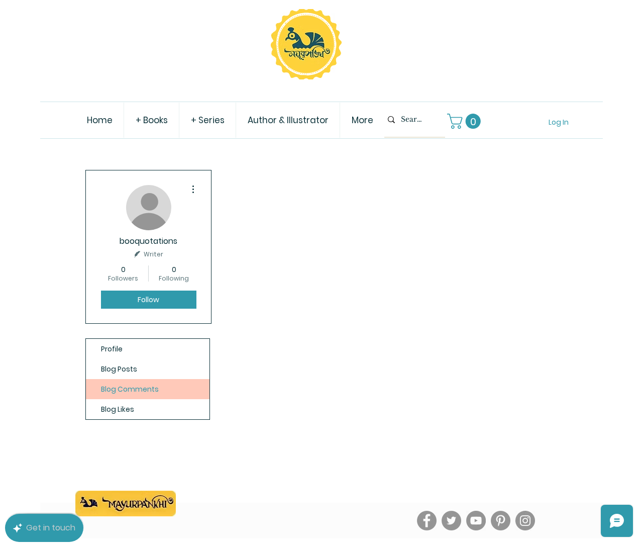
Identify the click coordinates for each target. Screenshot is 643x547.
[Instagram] (525, 520)
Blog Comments (130, 389)
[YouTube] (476, 520)
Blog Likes (117, 409)
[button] (465, 121)
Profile (112, 349)
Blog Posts (119, 369)
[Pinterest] (500, 520)
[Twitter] (451, 520)
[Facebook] (427, 520)
